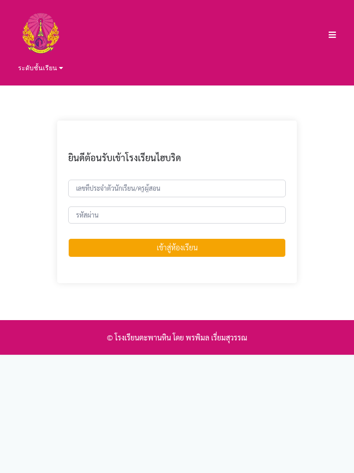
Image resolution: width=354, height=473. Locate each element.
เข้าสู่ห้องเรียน (177, 247)
